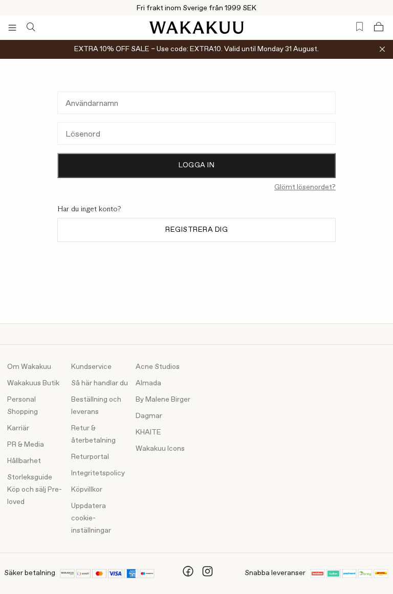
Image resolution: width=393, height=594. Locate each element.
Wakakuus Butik (33, 383)
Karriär (18, 428)
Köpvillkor (86, 489)
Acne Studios (158, 366)
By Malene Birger (163, 399)
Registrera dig (196, 229)
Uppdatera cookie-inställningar (91, 518)
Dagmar (149, 416)
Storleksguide (29, 477)
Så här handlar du (99, 383)
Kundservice (91, 366)
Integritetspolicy (98, 473)
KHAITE (148, 432)
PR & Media (25, 444)
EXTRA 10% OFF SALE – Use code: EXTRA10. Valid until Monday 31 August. (196, 49)
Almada (148, 383)
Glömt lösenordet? (305, 187)
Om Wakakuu (29, 366)
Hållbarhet (24, 461)
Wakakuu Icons (160, 448)
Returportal (90, 456)
